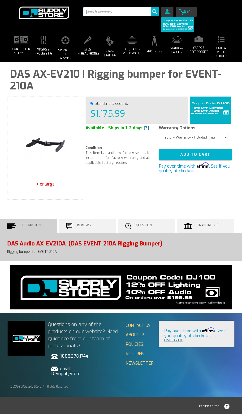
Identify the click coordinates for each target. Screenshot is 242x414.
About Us (136, 335)
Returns (135, 354)
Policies (134, 344)
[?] (146, 128)
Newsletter (140, 363)
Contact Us (138, 325)
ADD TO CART (195, 154)
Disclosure (173, 340)
